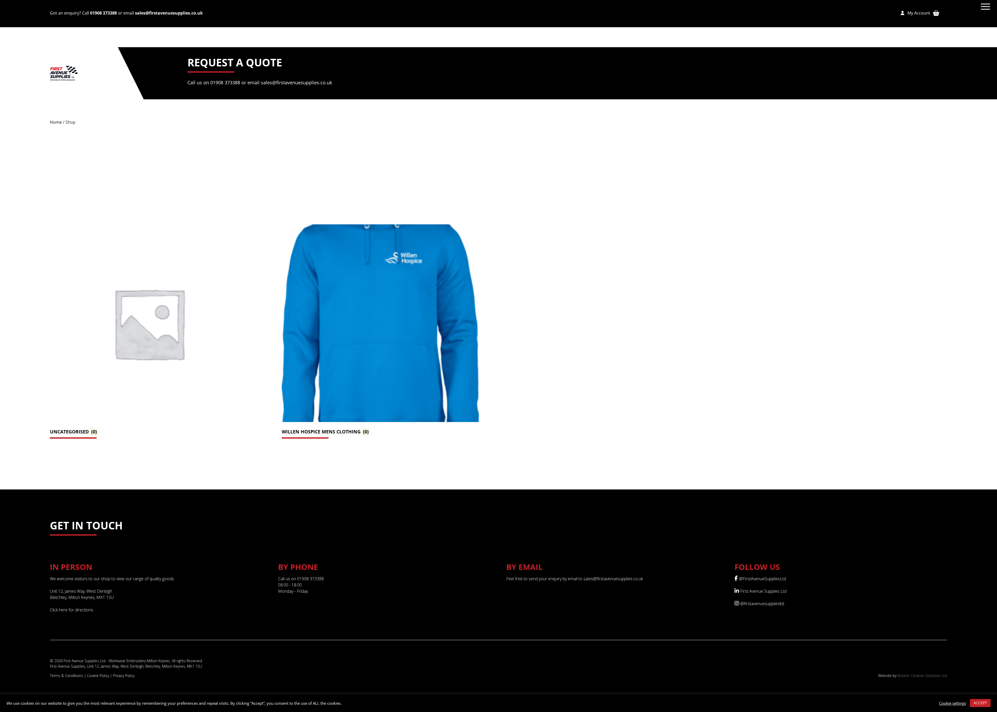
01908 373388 (103, 13)
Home (56, 122)
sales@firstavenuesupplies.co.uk (169, 13)
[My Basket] (936, 13)
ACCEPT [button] (980, 702)
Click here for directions (71, 610)
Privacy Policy (123, 675)
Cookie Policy (98, 675)
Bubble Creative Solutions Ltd (922, 675)
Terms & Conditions (66, 675)
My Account (917, 13)
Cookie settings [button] (952, 703)
